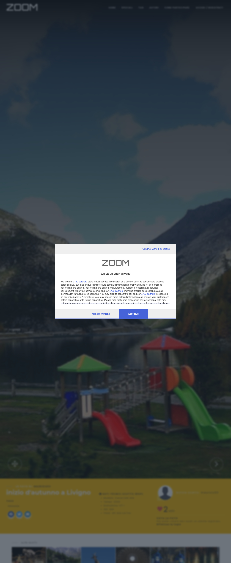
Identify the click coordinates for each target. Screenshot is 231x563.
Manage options (101, 313)
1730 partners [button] (80, 281)
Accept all (133, 313)
